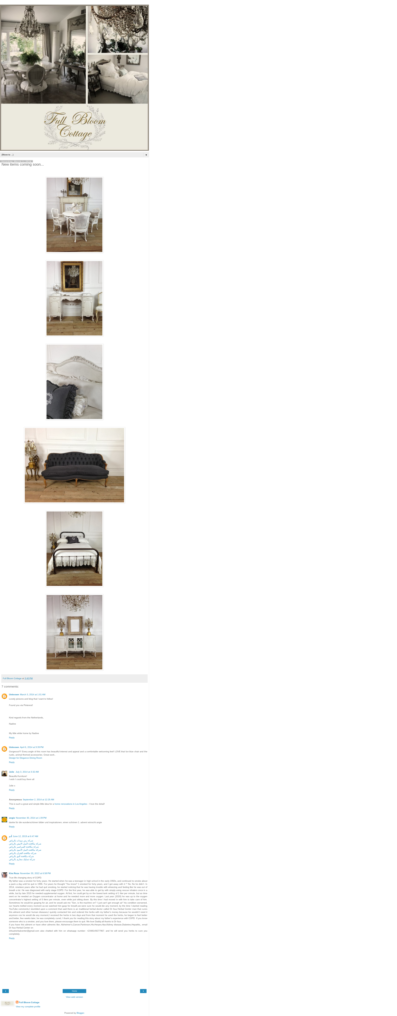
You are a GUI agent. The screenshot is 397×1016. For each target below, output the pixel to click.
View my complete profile (28, 1006)
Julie (12, 772)
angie (12, 818)
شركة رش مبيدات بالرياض (21, 840)
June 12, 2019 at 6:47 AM (25, 836)
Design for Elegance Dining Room (25, 758)
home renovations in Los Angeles (71, 804)
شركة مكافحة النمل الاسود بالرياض (25, 850)
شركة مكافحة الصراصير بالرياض (24, 847)
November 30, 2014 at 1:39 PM (31, 818)
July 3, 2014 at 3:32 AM (27, 772)
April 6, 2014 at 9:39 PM (32, 747)
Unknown (14, 694)
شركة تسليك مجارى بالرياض (22, 859)
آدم (10, 836)
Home (74, 991)
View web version (74, 997)
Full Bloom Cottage (29, 1002)
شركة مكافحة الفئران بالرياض (22, 853)
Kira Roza (14, 873)
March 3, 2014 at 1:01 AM (32, 694)
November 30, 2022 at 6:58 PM (35, 873)
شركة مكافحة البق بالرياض (21, 856)
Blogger (80, 1013)
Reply (12, 737)
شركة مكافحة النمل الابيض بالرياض (25, 843)
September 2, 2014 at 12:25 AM (38, 799)
